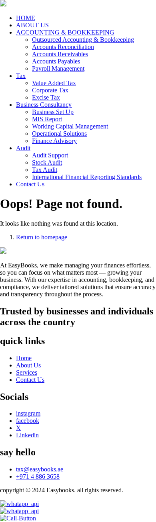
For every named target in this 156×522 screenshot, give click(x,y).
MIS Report (47, 119)
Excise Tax (46, 97)
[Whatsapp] (78, 511)
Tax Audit (44, 169)
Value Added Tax (54, 83)
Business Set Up (53, 111)
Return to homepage (41, 237)
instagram (28, 413)
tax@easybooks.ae (39, 469)
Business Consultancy (44, 104)
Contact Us (30, 184)
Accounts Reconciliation (63, 46)
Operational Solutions (59, 133)
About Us (28, 365)
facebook (27, 420)
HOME (25, 17)
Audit (23, 148)
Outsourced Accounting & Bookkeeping (83, 39)
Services (26, 372)
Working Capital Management (70, 126)
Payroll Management (58, 68)
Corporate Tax (50, 90)
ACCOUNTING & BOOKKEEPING (65, 32)
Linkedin (27, 435)
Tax (21, 75)
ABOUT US (32, 25)
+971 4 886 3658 (38, 476)
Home (24, 358)
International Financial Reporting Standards (87, 176)
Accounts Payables (56, 61)
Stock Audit (47, 162)
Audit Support (50, 155)
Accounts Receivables (60, 54)
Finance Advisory (54, 140)
